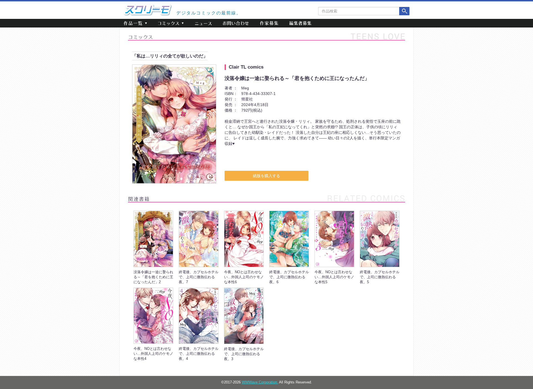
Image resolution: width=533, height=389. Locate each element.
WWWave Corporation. (260, 382)
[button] (135, 23)
